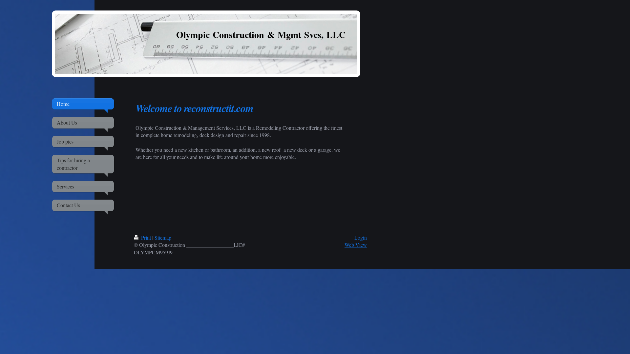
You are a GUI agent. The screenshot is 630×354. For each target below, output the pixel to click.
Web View (356, 244)
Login (360, 237)
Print (146, 237)
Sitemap (163, 237)
